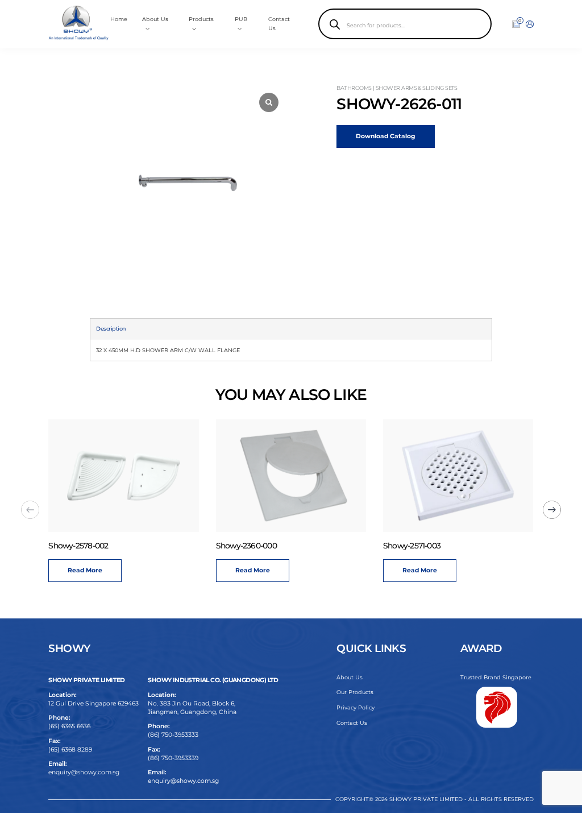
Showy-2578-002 (78, 545)
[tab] (111, 328)
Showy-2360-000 (246, 545)
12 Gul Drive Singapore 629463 (93, 703)
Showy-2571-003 (411, 545)
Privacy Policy (355, 707)
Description (111, 328)
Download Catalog (385, 136)
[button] (552, 510)
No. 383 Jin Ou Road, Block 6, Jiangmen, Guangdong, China (192, 708)
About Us (349, 677)
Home (118, 19)
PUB (241, 19)
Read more (85, 570)
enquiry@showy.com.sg (83, 772)
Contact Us (351, 723)
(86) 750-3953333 (173, 734)
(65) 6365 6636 (69, 726)
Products (201, 19)
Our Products (354, 692)
